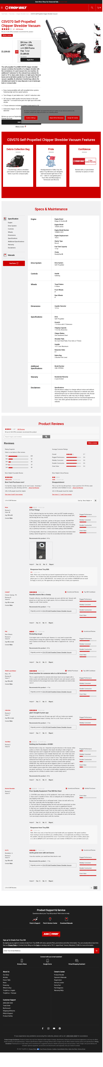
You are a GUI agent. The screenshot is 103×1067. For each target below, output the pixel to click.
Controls (11, 229)
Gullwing (57, 275)
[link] (8, 429)
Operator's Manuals (60, 977)
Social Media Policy (62, 1049)
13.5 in (60, 307)
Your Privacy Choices (46, 1049)
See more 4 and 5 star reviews (14, 494)
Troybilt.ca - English (9, 990)
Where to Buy (7, 988)
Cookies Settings (31, 118)
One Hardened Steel (61, 334)
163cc (61, 237)
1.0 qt (61, 248)
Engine (10, 223)
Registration (58, 980)
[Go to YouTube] (54, 1030)
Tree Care (11, 14)
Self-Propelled (59, 264)
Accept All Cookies (73, 118)
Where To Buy (19, 126)
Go (97, 951)
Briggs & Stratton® (61, 220)
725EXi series (59, 226)
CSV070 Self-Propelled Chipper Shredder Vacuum (44, 14)
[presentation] (41, 551)
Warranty (11, 245)
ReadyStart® (59, 253)
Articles (5, 977)
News (4, 982)
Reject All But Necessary (57, 118)
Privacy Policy (12, 945)
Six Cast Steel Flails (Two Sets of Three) (68, 340)
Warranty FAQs (59, 990)
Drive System (12, 226)
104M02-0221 (62, 231)
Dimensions (12, 235)
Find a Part (57, 985)
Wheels (10, 232)
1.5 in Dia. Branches (61, 329)
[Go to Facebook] (43, 1030)
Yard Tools (4, 14)
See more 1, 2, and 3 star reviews (62, 494)
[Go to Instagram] (48, 1030)
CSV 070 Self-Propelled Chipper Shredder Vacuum (57, 611)
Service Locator (59, 982)
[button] (95, 887)
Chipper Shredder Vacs (22, 14)
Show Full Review (33, 487)
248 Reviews (21, 429)
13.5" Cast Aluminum (61, 345)
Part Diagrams (58, 988)
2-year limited (61, 378)
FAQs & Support (8, 1013)
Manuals (11, 255)
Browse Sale (63, 2)
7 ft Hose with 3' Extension (63, 323)
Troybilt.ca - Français (9, 993)
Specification (13, 219)
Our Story (6, 975)
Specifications (12, 238)
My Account (6, 1008)
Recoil (59, 242)
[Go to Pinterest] (60, 1030)
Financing (6, 985)
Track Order (6, 1005)
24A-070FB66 (59, 367)
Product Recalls (59, 975)
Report (51, 564)
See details (23, 56)
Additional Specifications (16, 241)
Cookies (54, 1049)
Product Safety (8, 1016)
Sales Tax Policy (72, 1049)
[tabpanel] (67, 43)
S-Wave (59, 285)
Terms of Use (81, 1049)
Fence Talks (6, 980)
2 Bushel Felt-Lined (61, 356)
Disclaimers (12, 248)
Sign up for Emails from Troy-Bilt (14, 940)
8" (59, 291)
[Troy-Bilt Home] (16, 8)
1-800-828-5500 (71, 1036)
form (37, 945)
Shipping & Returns (9, 1011)
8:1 (60, 351)
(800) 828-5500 (8, 1003)
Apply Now (30, 60)
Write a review (7, 35)
